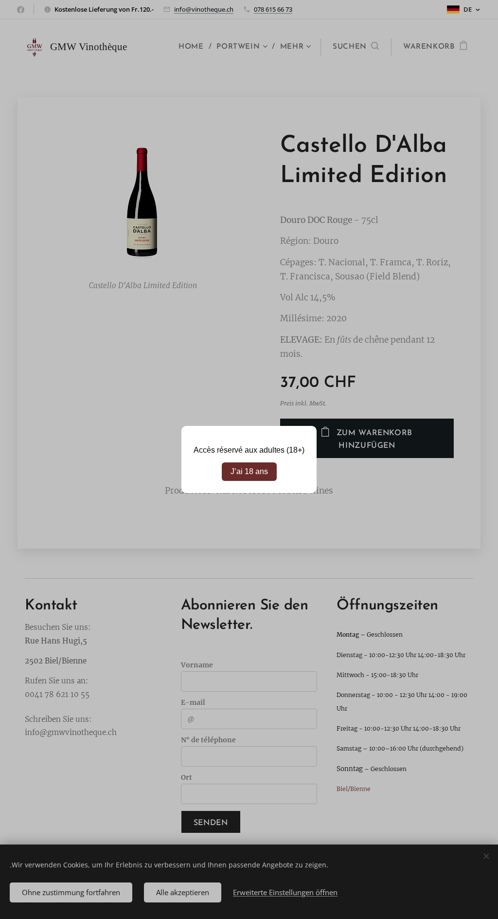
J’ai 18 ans (249, 471)
